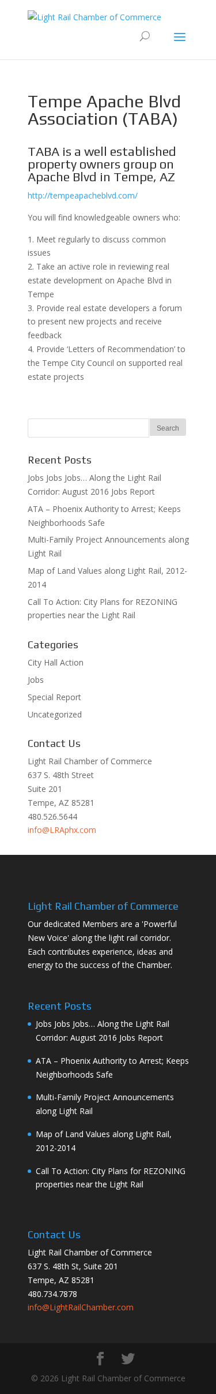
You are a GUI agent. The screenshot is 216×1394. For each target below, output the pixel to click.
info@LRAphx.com (62, 829)
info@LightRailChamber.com (81, 1307)
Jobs (36, 679)
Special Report (54, 697)
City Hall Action (56, 662)
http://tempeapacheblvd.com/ (83, 195)
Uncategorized (55, 714)
